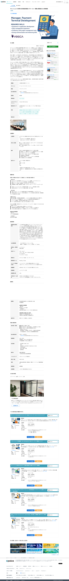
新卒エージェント (44, 566)
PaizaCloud (43, 570)
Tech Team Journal (19, 570)
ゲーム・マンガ (34, 1)
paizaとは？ (43, 1)
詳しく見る (54, 420)
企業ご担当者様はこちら (59, 1)
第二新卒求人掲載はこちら (49, 575)
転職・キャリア (18, 566)
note (32, 570)
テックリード (49, 60)
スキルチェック (21, 568)
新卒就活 (29, 566)
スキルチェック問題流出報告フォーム (36, 577)
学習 (17, 568)
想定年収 (22, 92)
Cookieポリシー (23, 580)
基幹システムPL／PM (50, 74)
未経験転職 (25, 566)
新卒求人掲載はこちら (40, 575)
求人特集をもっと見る (55, 554)
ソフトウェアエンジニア (51, 67)
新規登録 (67, 2)
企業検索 (50, 566)
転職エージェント (35, 566)
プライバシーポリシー (16, 580)
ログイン (65, 2)
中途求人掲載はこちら (31, 575)
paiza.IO (37, 570)
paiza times (27, 570)
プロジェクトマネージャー (51, 53)
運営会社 (7, 580)
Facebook (23, 572)
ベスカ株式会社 (13, 13)
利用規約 (11, 580)
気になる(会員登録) (31, 437)
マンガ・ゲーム (28, 568)
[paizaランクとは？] (57, 42)
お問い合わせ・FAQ (25, 577)
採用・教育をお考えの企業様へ (21, 575)
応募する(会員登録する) (52, 46)
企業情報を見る (15, 405)
